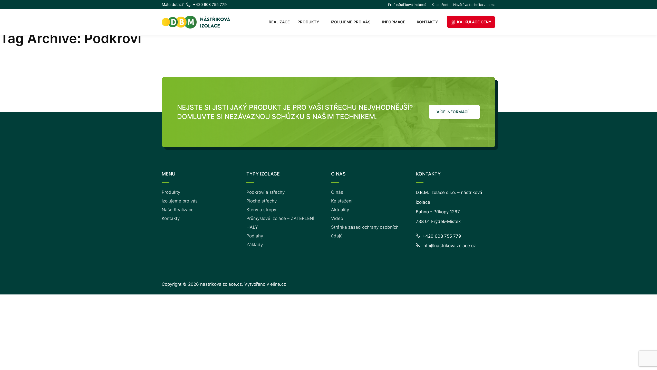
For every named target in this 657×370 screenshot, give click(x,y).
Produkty (308, 22)
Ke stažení (440, 5)
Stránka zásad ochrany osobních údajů (365, 231)
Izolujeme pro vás (351, 22)
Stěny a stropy (261, 209)
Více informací (452, 111)
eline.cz (278, 284)
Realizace (279, 22)
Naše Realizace (178, 209)
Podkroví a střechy (265, 192)
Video (337, 218)
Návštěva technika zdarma (474, 5)
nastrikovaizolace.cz (221, 284)
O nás (337, 192)
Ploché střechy (261, 200)
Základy (254, 244)
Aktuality (340, 209)
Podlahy (254, 235)
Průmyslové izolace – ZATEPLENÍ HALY (280, 223)
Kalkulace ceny (474, 22)
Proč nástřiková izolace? (407, 5)
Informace (393, 22)
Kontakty (427, 22)
